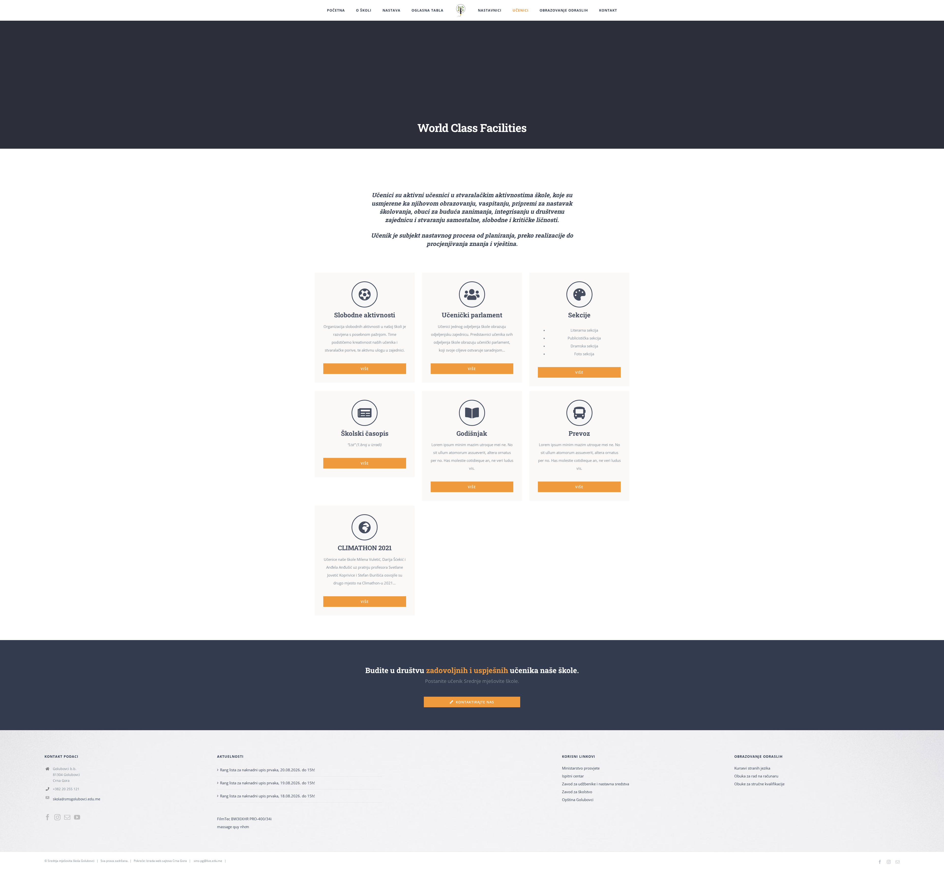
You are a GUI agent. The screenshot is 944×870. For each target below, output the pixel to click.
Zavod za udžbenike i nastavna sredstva (595, 783)
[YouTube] (77, 817)
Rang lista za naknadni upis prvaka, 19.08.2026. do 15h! (267, 782)
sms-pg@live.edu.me (208, 861)
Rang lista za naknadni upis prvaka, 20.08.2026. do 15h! (267, 769)
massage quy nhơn (233, 826)
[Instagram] (57, 817)
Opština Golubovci (577, 799)
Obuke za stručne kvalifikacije (759, 783)
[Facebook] (47, 817)
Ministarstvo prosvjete (581, 768)
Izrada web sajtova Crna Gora (166, 861)
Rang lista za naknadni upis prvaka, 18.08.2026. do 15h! (267, 795)
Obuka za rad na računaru (756, 775)
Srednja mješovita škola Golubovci (71, 861)
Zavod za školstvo (577, 791)
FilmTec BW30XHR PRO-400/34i (244, 818)
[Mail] (67, 817)
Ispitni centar (573, 775)
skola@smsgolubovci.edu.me (76, 799)
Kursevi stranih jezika (752, 768)
